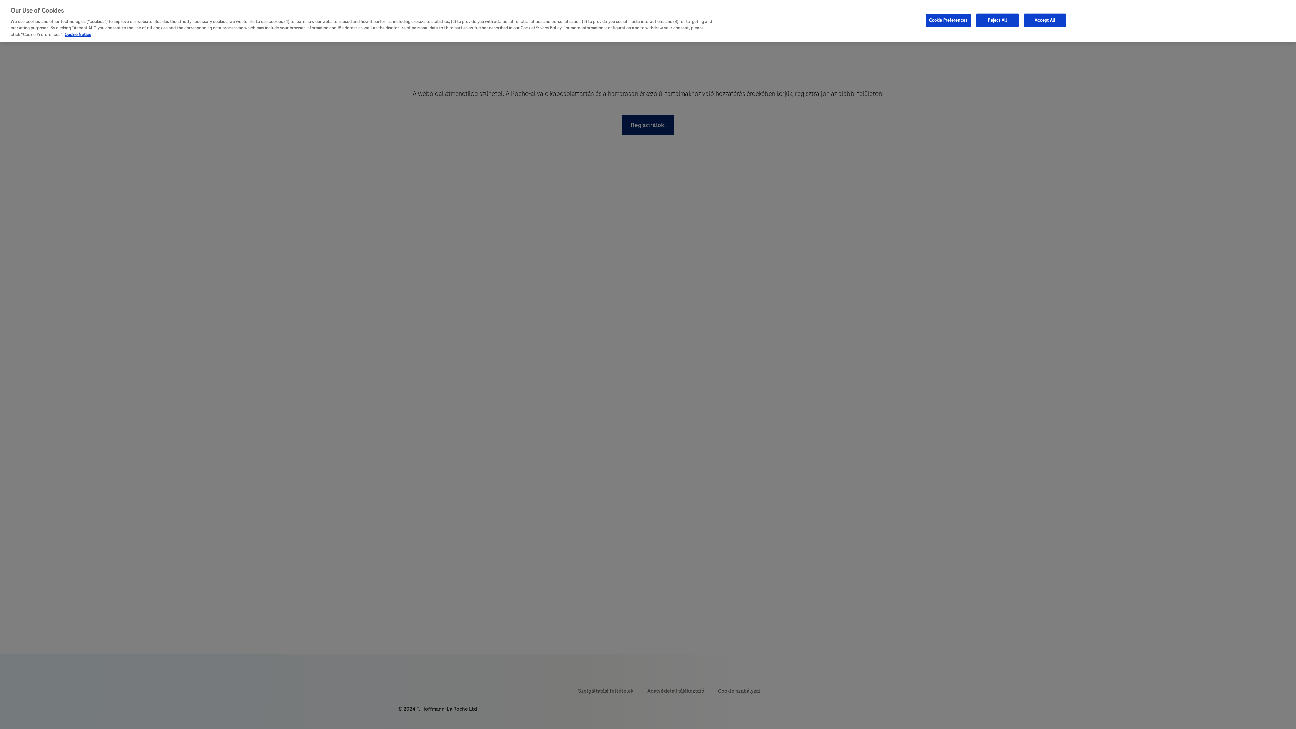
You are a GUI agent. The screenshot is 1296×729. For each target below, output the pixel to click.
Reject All (997, 20)
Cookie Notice (78, 35)
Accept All (1045, 20)
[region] (648, 21)
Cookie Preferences (948, 20)
